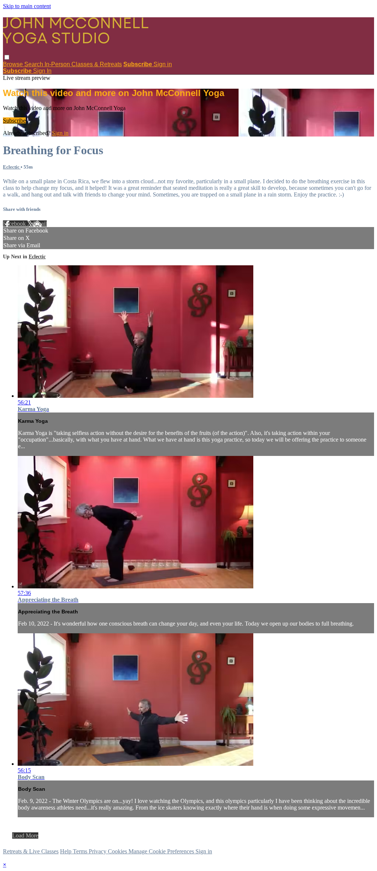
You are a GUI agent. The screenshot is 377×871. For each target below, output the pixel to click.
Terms (81, 851)
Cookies (118, 851)
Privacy (98, 851)
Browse (13, 64)
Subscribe (14, 120)
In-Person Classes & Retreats (83, 64)
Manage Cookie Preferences (161, 851)
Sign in (163, 64)
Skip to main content (27, 6)
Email (40, 223)
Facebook (15, 223)
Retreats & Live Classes (31, 851)
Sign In (42, 71)
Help (66, 851)
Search (34, 64)
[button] (6, 57)
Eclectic (12, 167)
